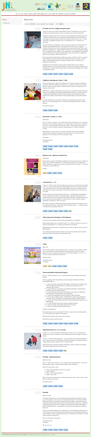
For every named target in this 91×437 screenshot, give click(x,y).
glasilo (54, 14)
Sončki (44, 173)
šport (46, 14)
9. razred (71, 74)
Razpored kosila (48, 425)
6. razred (66, 74)
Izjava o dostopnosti (51, 434)
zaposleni (30, 14)
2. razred (45, 74)
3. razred (50, 74)
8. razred (45, 149)
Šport (70, 211)
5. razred (61, 74)
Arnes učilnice (72, 14)
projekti (34, 14)
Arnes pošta (66, 14)
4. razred (55, 74)
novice (22, 14)
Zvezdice (45, 266)
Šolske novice (7, 23)
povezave (50, 14)
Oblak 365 (61, 14)
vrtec (19, 14)
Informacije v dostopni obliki (41, 434)
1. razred (45, 110)
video (57, 14)
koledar (25, 14)
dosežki (38, 14)
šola (16, 14)
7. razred (76, 146)
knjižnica (43, 14)
